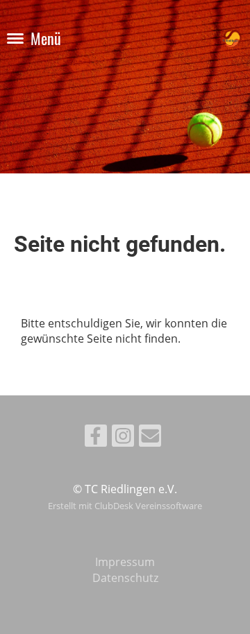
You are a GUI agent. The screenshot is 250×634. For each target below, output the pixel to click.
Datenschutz (125, 577)
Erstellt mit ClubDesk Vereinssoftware (125, 505)
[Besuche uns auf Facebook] (96, 438)
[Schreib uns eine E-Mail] (150, 438)
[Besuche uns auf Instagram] (123, 438)
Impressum (125, 561)
